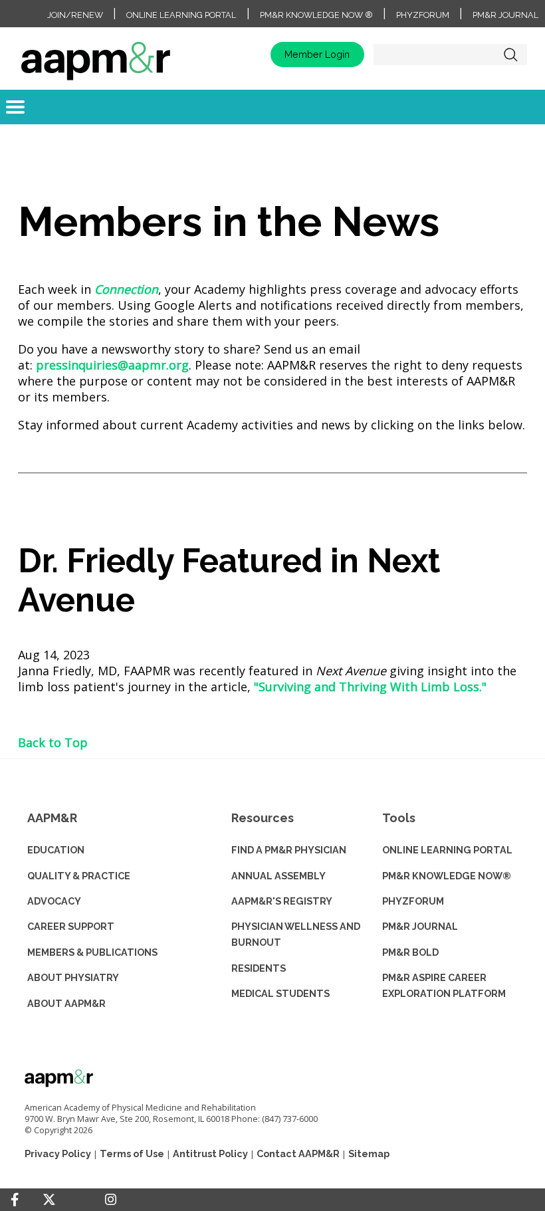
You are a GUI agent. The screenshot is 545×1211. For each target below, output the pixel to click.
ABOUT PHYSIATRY (73, 977)
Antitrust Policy (210, 1153)
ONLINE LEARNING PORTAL (447, 849)
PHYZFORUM (413, 901)
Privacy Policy (58, 1153)
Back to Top (53, 742)
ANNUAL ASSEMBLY (278, 875)
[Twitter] (49, 1200)
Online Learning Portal (181, 15)
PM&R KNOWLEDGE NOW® (446, 875)
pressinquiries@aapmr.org (112, 365)
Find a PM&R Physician (288, 849)
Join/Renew (75, 15)
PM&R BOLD (410, 952)
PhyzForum (422, 15)
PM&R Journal (505, 15)
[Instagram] (110, 1200)
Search (510, 54)
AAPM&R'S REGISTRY (281, 901)
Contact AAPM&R (298, 1153)
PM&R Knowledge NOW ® (316, 15)
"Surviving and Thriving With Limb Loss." (370, 687)
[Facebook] (15, 1200)
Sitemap (368, 1153)
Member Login (317, 54)
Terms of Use (132, 1153)
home (95, 54)
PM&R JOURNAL (420, 926)
